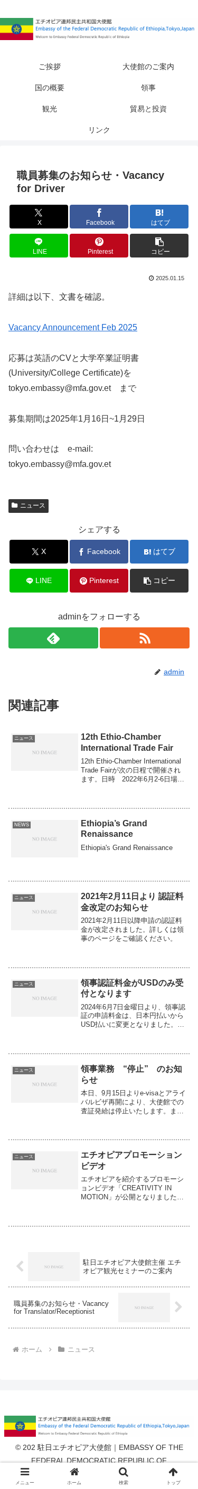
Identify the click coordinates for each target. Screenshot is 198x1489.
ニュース (32, 505)
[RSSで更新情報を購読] (145, 637)
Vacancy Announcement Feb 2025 (72, 327)
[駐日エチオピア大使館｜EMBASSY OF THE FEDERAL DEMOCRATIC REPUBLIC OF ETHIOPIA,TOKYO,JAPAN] (99, 29)
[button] (159, 245)
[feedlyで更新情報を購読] (53, 637)
